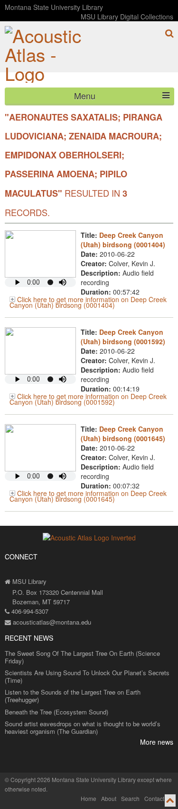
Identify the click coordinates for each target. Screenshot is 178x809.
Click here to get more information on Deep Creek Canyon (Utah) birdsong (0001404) (88, 302)
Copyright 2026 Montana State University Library (73, 779)
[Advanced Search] (169, 33)
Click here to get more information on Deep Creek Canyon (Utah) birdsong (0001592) (88, 399)
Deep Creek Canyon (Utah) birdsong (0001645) (123, 433)
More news (156, 742)
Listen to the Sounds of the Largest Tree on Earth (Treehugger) (73, 695)
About (108, 798)
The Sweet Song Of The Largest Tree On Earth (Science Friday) (82, 657)
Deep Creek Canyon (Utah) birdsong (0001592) (123, 336)
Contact (154, 798)
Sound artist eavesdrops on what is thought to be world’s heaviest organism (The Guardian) (82, 727)
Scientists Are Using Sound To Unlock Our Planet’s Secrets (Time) (87, 676)
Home (88, 798)
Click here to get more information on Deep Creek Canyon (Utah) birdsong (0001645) (88, 496)
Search (130, 798)
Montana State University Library (54, 7)
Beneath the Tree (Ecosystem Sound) (56, 711)
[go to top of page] (170, 800)
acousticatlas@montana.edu (51, 622)
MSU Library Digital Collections (127, 16)
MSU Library (28, 581)
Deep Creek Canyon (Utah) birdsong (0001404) (123, 239)
